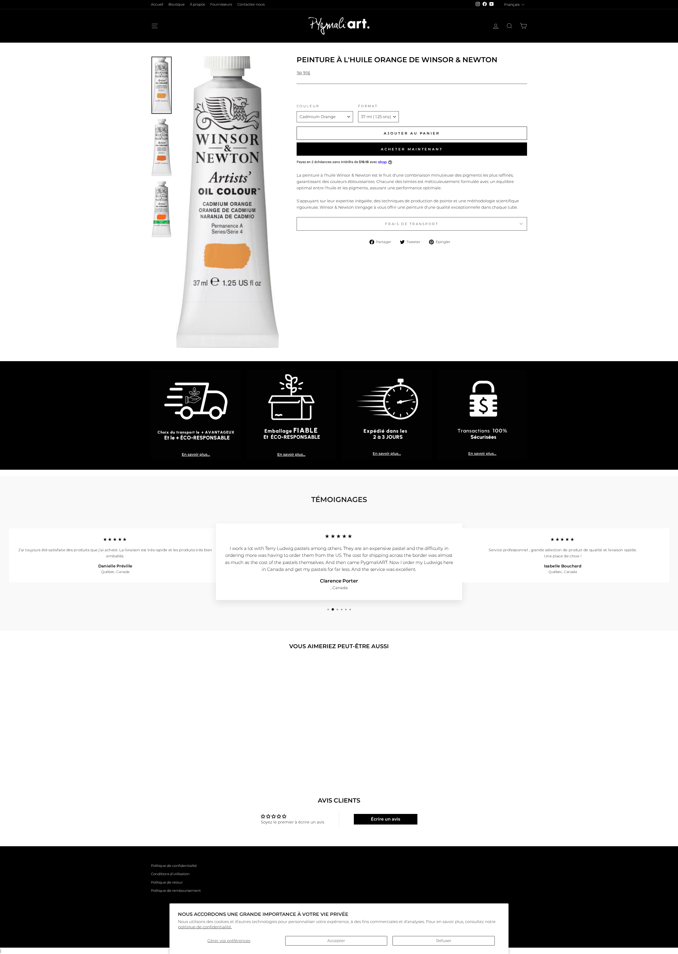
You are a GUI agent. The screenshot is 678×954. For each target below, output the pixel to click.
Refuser (443, 940)
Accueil (157, 4)
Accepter (336, 940)
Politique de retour (167, 882)
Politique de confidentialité (174, 866)
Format (368, 106)
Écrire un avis (385, 819)
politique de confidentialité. (205, 926)
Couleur (308, 106)
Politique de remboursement (176, 891)
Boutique (176, 4)
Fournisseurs (221, 4)
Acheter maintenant (412, 149)
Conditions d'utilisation (170, 874)
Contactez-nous (251, 4)
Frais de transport (411, 224)
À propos (197, 4)
